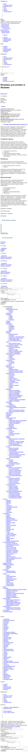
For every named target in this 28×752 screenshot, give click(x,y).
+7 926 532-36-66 (5, 25)
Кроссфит (8, 365)
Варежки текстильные (11, 520)
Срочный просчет (5, 31)
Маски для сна (9, 554)
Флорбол (8, 437)
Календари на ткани (11, 548)
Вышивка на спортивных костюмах (15, 593)
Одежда (5, 499)
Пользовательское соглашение (12, 726)
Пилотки (8, 526)
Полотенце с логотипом (12, 551)
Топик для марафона (14, 393)
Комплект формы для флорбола (17, 438)
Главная (5, 37)
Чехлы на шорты (13, 462)
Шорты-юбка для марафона (16, 395)
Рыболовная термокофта (15, 421)
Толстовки (11, 362)
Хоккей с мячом (10, 465)
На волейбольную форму (15, 496)
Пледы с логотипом (11, 547)
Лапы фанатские (10, 559)
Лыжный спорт (10, 373)
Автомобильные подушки (12, 544)
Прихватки (9, 560)
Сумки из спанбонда (11, 534)
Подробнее (4, 248)
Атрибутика (6, 513)
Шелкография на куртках (12, 605)
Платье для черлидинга (15, 471)
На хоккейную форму (14, 495)
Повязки (8, 527)
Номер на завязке (13, 487)
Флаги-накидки (10, 585)
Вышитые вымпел (10, 571)
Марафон (8, 389)
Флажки (3, 243)
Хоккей (8, 458)
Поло (10, 364)
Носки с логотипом (11, 525)
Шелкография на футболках (13, 599)
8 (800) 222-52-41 (15, 23)
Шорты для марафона (14, 394)
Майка (10, 356)
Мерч (4, 586)
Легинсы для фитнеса (14, 347)
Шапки (11, 383)
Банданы (8, 514)
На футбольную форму (14, 493)
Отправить (3, 302)
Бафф (10, 330)
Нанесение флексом (14, 492)
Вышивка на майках (11, 594)
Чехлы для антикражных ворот (14, 558)
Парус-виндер (9, 582)
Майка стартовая (13, 486)
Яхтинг (5, 80)
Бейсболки (9, 517)
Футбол (8, 446)
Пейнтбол (8, 414)
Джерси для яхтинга (5, 266)
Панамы (8, 524)
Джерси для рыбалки (14, 423)
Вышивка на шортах (11, 596)
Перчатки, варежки (14, 385)
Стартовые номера (13, 382)
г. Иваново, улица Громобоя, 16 (11, 707)
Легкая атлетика (10, 366)
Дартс (7, 342)
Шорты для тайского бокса (15, 351)
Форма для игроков (14, 448)
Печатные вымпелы (11, 572)
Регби (7, 416)
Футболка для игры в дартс (16, 344)
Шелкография (6, 598)
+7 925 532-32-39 (5, 24)
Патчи (7, 568)
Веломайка (12, 326)
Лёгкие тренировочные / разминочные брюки (15, 456)
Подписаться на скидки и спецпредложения (13, 301)
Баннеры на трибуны (11, 578)
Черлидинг (9, 466)
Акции (5, 9)
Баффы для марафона (14, 400)
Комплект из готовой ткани (16, 338)
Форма (10, 315)
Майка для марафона (14, 390)
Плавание (8, 415)
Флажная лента (10, 580)
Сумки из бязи (9, 533)
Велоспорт (9, 323)
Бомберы (8, 500)
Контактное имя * (5, 288)
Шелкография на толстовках (13, 603)
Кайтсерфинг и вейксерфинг (13, 353)
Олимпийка (12, 374)
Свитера (11, 459)
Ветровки (8, 501)
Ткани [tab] (9, 124)
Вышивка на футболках (12, 590)
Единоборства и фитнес (12, 345)
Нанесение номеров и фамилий (14, 491)
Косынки (8, 521)
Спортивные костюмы (11, 506)
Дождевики (9, 512)
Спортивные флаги (11, 576)
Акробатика (9, 308)
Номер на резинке (13, 489)
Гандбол (8, 332)
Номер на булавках (13, 488)
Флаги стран (9, 577)
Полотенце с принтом (11, 552)
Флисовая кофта (13, 398)
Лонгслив (11, 377)
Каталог (5, 35)
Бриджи (11, 310)
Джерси (11, 311)
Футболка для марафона (15, 391)
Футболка (11, 327)
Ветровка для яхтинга (14, 478)
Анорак (8, 510)
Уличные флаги (10, 584)
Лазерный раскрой (8, 611)
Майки (11, 317)
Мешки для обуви (10, 522)
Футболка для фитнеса (14, 352)
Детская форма (12, 450)
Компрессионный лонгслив (16, 372)
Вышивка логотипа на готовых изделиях (16, 589)
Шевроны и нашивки (8, 564)
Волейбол (8, 331)
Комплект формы (13, 334)
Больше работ (4, 93)
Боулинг (8, 322)
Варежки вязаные (10, 518)
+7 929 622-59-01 (6, 28)
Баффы (2, 250)
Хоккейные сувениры (14, 463)
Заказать (3, 106)
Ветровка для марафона (15, 397)
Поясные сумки (10, 529)
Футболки (11, 319)
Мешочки (8, 561)
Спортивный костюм (14, 433)
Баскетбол (8, 314)
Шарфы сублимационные (12, 541)
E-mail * (2, 290)
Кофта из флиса (13, 378)
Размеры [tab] (13, 124)
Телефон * (3, 730)
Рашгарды (11, 348)
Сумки (8, 531)
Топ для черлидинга (14, 469)
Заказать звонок (5, 32)
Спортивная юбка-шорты (15, 475)
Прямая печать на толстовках (13, 609)
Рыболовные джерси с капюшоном (17, 420)
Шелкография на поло (11, 601)
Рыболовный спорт (11, 417)
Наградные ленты (10, 556)
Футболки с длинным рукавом (16, 336)
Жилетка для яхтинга (6, 258)
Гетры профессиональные (15, 340)
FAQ (4, 7)
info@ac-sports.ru (5, 29)
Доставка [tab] (21, 124)
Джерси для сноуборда (14, 380)
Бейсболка (11, 328)
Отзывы (5, 10)
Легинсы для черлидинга (15, 470)
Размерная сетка (7, 6)
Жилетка (11, 376)
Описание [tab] (5, 124)
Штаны (11, 318)
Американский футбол (12, 309)
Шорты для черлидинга (15, 472)
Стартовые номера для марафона (17, 399)
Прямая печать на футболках (13, 607)
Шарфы (11, 387)
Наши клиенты (7, 40)
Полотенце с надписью (12, 550)
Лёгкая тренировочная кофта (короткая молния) (16, 452)
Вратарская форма (13, 449)
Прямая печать (7, 606)
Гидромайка (12, 359)
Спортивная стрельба (11, 428)
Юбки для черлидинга (14, 474)
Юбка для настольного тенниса (17, 411)
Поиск (2, 74)
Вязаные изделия (7, 563)
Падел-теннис (9, 412)
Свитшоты (9, 505)
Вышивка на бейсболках (12, 597)
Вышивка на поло (10, 592)
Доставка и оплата (7, 5)
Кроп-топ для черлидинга (15, 467)
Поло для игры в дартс (14, 343)
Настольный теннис (11, 406)
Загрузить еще (4, 233)
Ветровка (11, 424)
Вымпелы (5, 569)
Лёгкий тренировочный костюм (17, 454)
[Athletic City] (4, 1)
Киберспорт (9, 360)
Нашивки (8, 565)
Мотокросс (9, 402)
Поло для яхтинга (5, 273)
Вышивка (5, 588)
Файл (2, 299)
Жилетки (8, 503)
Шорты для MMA (13, 349)
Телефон (3, 291)
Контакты (5, 41)
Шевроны (8, 567)
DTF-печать (6, 610)
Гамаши (11, 461)
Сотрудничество (7, 11)
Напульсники (9, 546)
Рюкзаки (8, 530)
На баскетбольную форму (15, 497)
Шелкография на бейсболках (13, 602)
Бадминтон (9, 313)
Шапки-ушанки (10, 538)
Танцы (8, 436)
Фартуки (8, 555)
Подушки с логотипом (11, 543)
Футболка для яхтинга (6, 281)
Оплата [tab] (17, 124)
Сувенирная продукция (9, 542)
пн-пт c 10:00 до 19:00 (8, 712)
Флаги (5, 573)
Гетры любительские (14, 339)
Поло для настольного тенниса (16, 410)
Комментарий (4, 298)
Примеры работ (7, 38)
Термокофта (12, 381)
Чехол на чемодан (10, 535)
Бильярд (8, 321)
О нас (4, 3)
